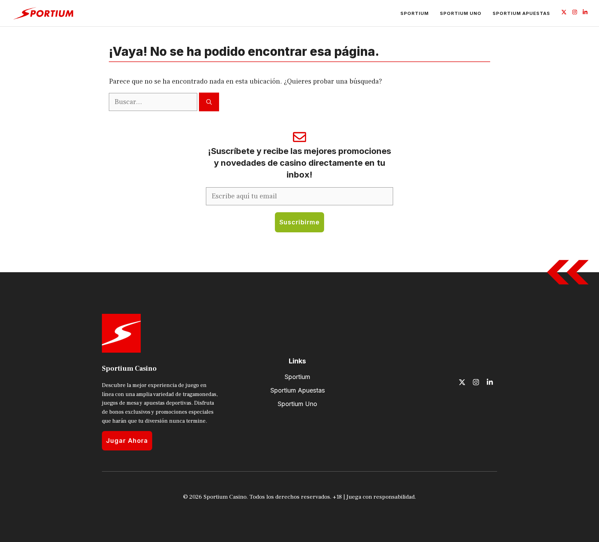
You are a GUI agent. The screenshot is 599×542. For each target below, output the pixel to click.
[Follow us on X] (564, 13)
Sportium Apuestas (521, 13)
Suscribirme (299, 222)
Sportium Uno (460, 13)
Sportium (414, 13)
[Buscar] (209, 102)
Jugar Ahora (127, 440)
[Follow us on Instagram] (575, 13)
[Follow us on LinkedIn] (585, 13)
